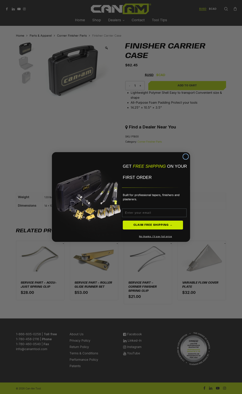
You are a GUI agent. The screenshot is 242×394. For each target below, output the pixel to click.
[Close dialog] (185, 156)
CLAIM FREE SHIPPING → (153, 224)
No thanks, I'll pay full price (155, 236)
